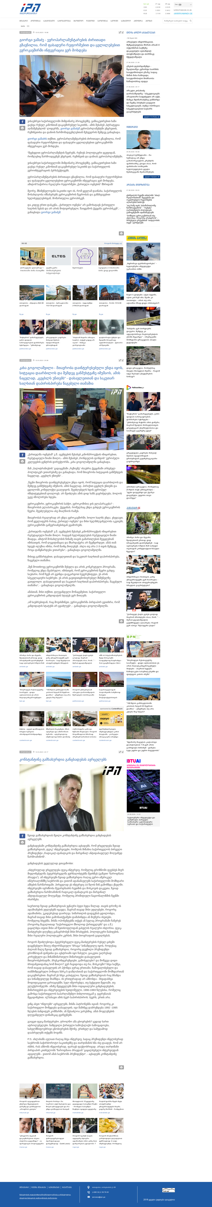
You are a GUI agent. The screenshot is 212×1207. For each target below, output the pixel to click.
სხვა (23, 26)
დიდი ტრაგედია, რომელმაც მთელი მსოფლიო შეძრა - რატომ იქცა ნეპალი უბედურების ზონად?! (143, 372)
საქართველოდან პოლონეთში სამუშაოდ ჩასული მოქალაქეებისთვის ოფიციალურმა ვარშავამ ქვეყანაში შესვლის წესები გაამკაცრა (111, 697)
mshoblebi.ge (78, 1113)
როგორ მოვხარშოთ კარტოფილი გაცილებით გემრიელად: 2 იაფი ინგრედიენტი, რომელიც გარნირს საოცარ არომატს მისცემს (110, 1142)
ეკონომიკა (102, 21)
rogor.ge (76, 1147)
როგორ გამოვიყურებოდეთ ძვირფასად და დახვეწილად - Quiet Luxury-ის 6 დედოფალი (58, 1141)
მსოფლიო (78, 21)
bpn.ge (146, 4)
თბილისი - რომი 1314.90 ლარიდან (110, 304)
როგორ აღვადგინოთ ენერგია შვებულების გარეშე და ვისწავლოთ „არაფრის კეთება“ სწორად (30, 1106)
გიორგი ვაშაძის (37, 138)
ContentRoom (116, 709)
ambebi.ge (23, 667)
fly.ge (21, 314)
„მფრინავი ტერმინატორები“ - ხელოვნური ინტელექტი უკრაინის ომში (141, 266)
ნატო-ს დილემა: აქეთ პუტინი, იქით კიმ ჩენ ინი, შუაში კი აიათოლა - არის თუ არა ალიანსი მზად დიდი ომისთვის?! (142, 299)
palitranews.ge (78, 701)
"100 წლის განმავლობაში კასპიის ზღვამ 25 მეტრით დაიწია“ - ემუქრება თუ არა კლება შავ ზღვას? (58, 694)
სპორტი (114, 21)
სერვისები (54, 1187)
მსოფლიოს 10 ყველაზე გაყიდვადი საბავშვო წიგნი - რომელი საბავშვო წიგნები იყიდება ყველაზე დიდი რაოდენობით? (85, 1106)
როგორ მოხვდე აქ (113, 243)
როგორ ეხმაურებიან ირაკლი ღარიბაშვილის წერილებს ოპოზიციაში (84, 692)
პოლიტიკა (36, 21)
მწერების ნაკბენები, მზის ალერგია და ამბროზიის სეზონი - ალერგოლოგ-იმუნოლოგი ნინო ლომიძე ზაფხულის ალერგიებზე (58, 734)
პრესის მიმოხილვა (137, 184)
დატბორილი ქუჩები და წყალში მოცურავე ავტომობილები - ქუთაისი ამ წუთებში (111, 341)
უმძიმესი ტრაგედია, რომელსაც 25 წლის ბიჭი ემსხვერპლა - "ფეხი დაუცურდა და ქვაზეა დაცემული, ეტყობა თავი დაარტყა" (142, 492)
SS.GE (24, 243)
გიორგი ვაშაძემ (70, 128)
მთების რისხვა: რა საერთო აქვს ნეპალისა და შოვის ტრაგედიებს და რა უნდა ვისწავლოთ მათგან (58, 1105)
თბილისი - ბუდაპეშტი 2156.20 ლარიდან (82, 304)
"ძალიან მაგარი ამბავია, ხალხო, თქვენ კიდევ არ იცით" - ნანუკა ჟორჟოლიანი (84, 341)
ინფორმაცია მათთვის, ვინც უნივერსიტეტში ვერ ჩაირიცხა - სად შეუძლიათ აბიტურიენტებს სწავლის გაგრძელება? (58, 660)
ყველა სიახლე (150, 117)
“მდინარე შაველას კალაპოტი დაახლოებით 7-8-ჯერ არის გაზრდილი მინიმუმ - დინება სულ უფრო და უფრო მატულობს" (142, 746)
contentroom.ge (25, 740)
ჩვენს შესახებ (38, 1187)
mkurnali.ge (24, 1113)
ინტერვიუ (132, 126)
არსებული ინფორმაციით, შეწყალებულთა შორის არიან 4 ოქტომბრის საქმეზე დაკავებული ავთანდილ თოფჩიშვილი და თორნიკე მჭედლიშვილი (142, 49)
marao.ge (23, 1147)
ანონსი (149, 21)
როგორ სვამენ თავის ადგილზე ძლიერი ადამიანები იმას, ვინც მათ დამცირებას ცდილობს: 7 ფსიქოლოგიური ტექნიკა (85, 1141)
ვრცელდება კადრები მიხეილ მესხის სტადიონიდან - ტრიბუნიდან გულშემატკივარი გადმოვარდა (56, 343)
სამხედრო (126, 21)
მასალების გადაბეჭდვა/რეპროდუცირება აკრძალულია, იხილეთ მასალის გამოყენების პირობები (45, 1196)
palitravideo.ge (25, 349)
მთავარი (23, 21)
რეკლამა (67, 1187)
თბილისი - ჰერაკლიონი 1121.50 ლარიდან (57, 304)
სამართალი (49, 21)
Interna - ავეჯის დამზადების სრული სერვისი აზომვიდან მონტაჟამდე (31, 731)
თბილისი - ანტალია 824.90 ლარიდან (31, 304)
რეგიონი (90, 21)
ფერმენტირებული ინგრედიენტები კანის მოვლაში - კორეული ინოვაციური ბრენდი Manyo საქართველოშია (110, 734)
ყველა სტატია (151, 177)
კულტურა (138, 21)
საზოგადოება (64, 21)
